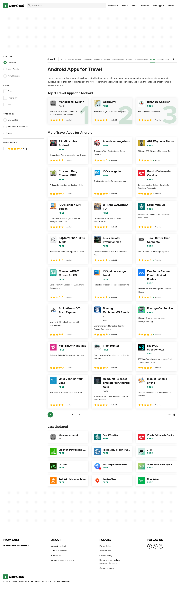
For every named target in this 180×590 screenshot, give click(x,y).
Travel (152, 59)
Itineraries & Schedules (18, 126)
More (170, 5)
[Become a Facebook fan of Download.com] (149, 546)
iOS (133, 6)
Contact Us (56, 555)
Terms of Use (105, 550)
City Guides (13, 120)
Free (10, 91)
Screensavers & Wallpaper (122, 59)
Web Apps (157, 6)
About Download (58, 546)
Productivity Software (102, 59)
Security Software (141, 59)
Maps (10, 133)
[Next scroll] (173, 59)
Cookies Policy (105, 555)
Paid (10, 104)
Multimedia (88, 59)
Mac (124, 6)
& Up (25, 148)
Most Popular (13, 69)
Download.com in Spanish (62, 560)
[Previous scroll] (62, 59)
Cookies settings (106, 568)
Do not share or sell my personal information (109, 561)
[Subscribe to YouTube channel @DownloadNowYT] (161, 546)
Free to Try (12, 98)
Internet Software (74, 59)
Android (144, 6)
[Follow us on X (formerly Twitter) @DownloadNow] (155, 546)
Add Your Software (59, 550)
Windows (112, 6)
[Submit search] (29, 5)
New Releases (14, 76)
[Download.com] (13, 5)
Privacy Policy (105, 546)
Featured (12, 62)
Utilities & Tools (163, 59)
